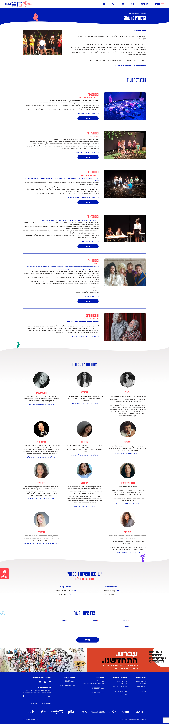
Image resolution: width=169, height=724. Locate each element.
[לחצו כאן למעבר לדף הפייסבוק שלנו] (40, 682)
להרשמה (87, 118)
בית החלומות (142, 689)
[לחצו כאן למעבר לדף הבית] (18, 4)
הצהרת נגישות (122, 689)
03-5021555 (110, 594)
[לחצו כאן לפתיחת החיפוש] (113, 4)
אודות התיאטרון (122, 681)
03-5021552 (63, 594)
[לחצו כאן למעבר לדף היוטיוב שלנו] (50, 682)
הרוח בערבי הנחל (141, 681)
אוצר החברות (142, 691)
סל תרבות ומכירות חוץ (120, 686)
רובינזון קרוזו (142, 684)
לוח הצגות (144, 4)
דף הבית (143, 13)
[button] (2, 613)
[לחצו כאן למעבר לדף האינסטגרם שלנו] (45, 682)
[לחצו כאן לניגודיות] (104, 4)
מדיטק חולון (123, 694)
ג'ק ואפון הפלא (141, 686)
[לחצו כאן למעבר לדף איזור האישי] (132, 4)
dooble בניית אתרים (30, 720)
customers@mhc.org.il (64, 591)
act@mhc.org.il (110, 591)
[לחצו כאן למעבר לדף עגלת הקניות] (123, 4)
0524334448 (64, 685)
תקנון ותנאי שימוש (121, 691)
